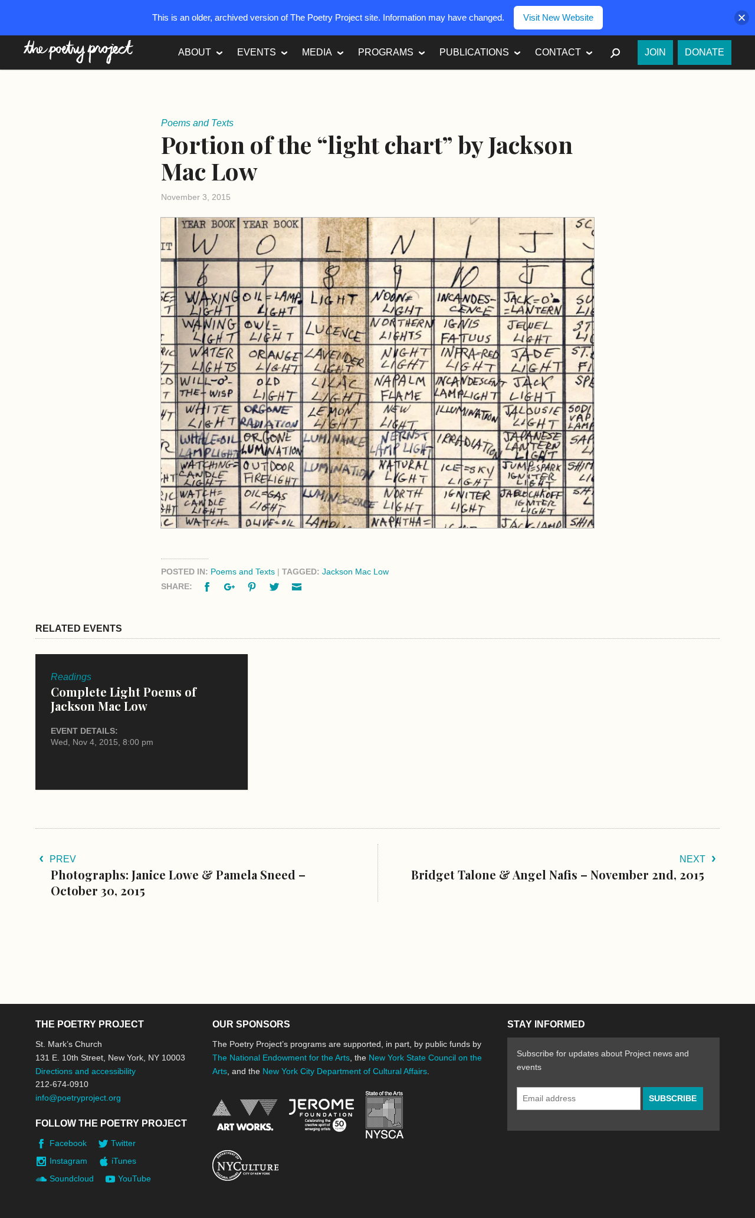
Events (256, 52)
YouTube (134, 1178)
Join (655, 52)
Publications (474, 52)
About (194, 52)
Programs (385, 52)
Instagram (68, 1161)
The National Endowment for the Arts (281, 1057)
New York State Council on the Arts (384, 1115)
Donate (704, 52)
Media (317, 52)
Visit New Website (558, 17)
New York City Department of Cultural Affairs (344, 1071)
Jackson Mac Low (355, 571)
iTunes (123, 1161)
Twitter (123, 1143)
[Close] (741, 18)
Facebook (68, 1143)
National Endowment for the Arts (244, 1115)
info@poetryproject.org (78, 1097)
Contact (558, 52)
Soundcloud (72, 1178)
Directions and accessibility (85, 1071)
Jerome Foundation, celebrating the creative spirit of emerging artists (321, 1115)
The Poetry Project (78, 52)
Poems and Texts (243, 571)
